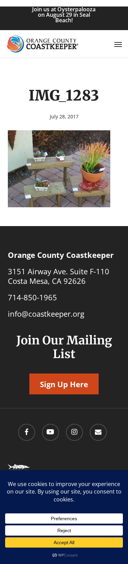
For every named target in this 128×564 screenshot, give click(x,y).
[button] (118, 44)
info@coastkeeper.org (46, 314)
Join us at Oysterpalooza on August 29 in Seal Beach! (64, 14)
